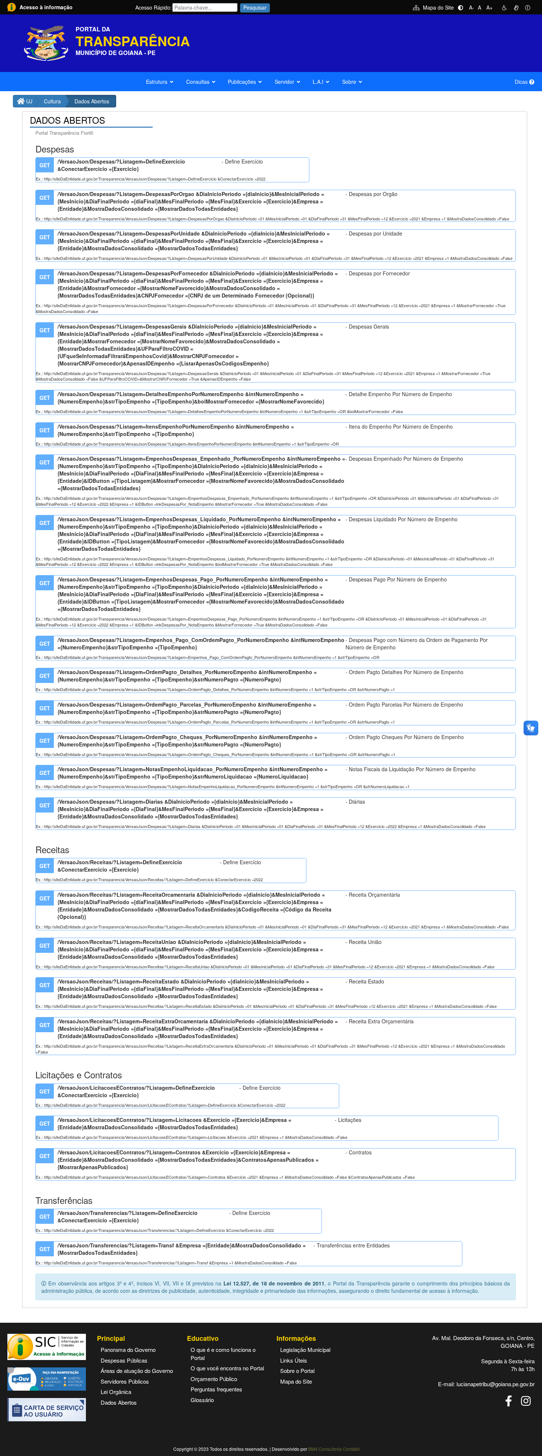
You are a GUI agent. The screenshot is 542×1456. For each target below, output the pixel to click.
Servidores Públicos (125, 1381)
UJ (28, 101)
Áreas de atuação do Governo (137, 1370)
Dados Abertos (119, 1402)
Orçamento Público (214, 1379)
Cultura (52, 101)
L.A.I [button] (318, 81)
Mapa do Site (438, 7)
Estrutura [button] (156, 81)
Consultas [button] (197, 81)
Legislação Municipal (305, 1349)
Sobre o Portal (297, 1370)
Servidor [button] (284, 81)
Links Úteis (293, 1360)
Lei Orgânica (116, 1391)
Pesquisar (255, 7)
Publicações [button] (242, 81)
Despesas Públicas (124, 1360)
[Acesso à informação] (11, 6)
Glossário (202, 1400)
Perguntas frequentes (216, 1389)
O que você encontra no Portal (227, 1368)
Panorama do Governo (128, 1349)
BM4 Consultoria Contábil (334, 1449)
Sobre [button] (349, 81)
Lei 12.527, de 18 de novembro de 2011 (273, 1283)
